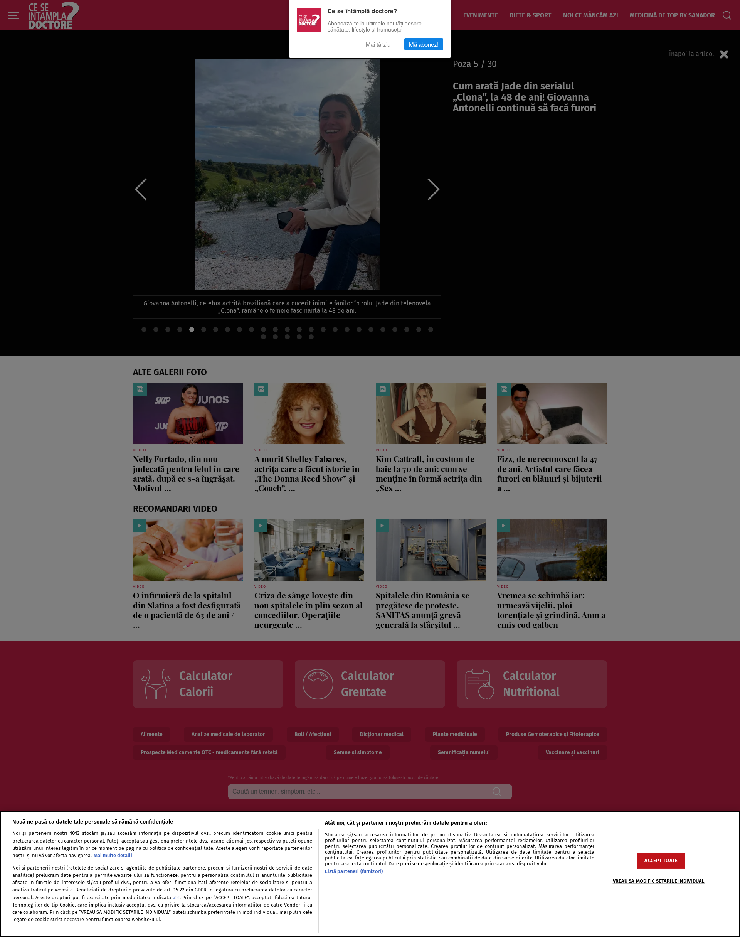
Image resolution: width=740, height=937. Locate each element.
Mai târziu (378, 44)
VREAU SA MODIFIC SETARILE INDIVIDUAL (659, 881)
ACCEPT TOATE (661, 861)
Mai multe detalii (113, 855)
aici (176, 897)
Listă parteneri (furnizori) (354, 871)
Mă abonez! (424, 44)
